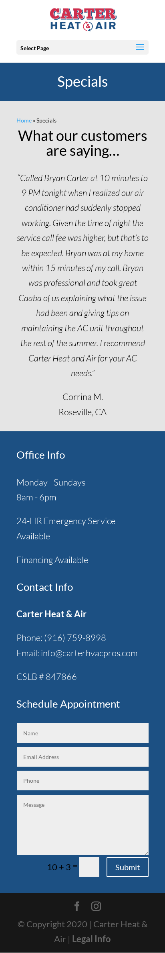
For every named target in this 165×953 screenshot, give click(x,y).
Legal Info (91, 938)
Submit (127, 867)
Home (24, 120)
